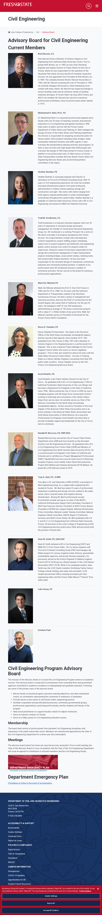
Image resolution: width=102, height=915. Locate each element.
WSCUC (11, 862)
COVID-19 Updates (16, 875)
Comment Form (14, 836)
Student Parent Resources (19, 884)
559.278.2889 (16, 816)
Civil (37, 32)
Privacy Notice (85, 891)
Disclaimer (12, 858)
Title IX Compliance (16, 854)
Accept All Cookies (50, 910)
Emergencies (14, 871)
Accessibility (13, 828)
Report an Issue (15, 840)
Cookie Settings (15, 832)
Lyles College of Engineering (22, 32)
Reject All (51, 903)
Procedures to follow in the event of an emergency (30, 783)
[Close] (98, 889)
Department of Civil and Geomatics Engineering (33, 801)
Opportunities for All (17, 880)
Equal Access (14, 849)
